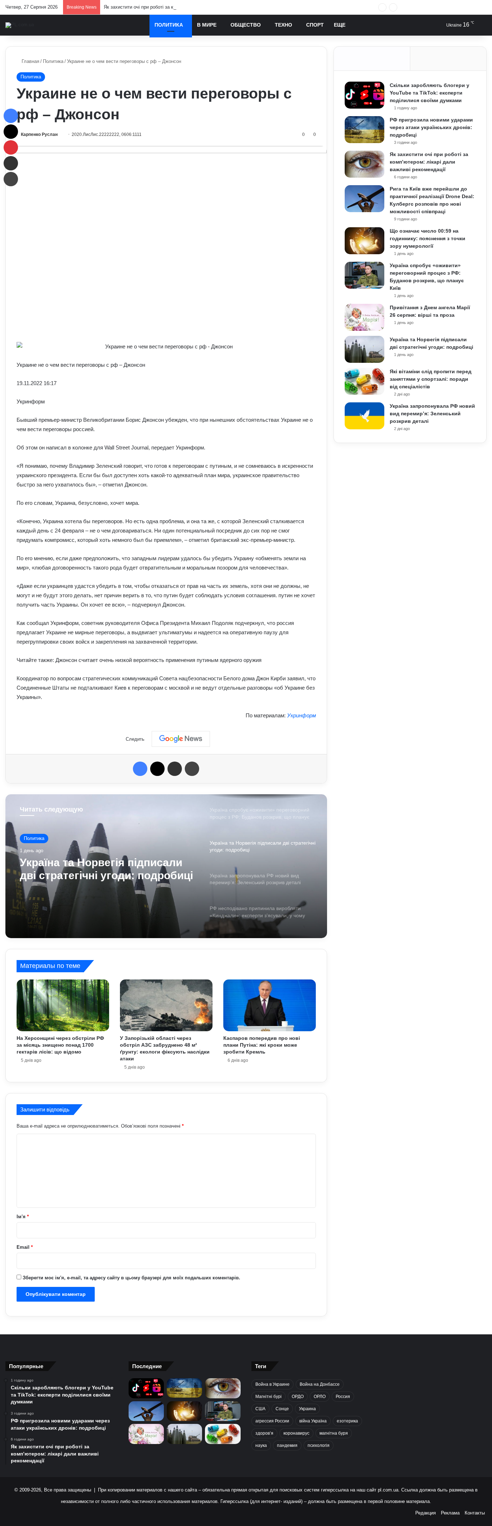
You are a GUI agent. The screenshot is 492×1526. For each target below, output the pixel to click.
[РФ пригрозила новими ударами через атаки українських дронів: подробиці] (364, 129)
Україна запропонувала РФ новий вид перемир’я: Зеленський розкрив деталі (432, 413)
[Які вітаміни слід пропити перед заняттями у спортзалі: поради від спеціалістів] (364, 381)
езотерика (347, 1421)
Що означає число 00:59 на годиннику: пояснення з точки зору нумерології (427, 238)
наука (261, 1445)
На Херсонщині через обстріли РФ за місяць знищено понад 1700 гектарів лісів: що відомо (60, 1045)
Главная (29, 61)
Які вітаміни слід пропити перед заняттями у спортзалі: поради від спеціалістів (430, 379)
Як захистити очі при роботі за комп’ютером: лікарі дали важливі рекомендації (189, 7)
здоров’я (264, 1433)
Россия (343, 1396)
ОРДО (298, 1396)
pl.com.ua (388, 1490)
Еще (339, 25)
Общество (246, 25)
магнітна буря (333, 1433)
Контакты (475, 1513)
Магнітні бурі (268, 1396)
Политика (169, 25)
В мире (206, 25)
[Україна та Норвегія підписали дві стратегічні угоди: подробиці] (364, 349)
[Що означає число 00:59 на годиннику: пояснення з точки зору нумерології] (364, 240)
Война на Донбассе (320, 1384)
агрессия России (272, 1421)
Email (25, 1247)
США (260, 1408)
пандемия (287, 1445)
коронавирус (296, 1433)
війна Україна (313, 1421)
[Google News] (181, 739)
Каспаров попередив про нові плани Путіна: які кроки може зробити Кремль (261, 1045)
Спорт (315, 25)
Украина (307, 1408)
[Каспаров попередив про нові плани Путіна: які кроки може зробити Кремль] (269, 1005)
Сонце (282, 1408)
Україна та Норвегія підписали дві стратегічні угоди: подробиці (106, 868)
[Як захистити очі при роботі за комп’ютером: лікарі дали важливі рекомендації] (364, 164)
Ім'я (23, 1216)
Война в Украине (272, 1384)
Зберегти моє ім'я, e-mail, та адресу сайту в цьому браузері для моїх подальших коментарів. (131, 1277)
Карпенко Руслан (39, 134)
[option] (166, 866)
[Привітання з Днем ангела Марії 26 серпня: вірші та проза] (364, 317)
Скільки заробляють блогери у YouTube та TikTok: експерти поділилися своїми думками (429, 92)
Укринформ (301, 715)
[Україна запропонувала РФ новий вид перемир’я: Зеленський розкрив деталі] (364, 415)
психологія (319, 1445)
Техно (283, 25)
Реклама (450, 1513)
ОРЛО (320, 1396)
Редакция (425, 1513)
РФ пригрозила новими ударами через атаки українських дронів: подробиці (431, 127)
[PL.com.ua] (19, 25)
